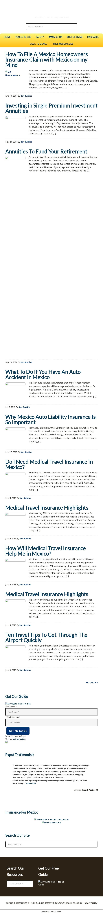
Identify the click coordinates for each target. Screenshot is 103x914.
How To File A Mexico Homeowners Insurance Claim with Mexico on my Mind (46, 59)
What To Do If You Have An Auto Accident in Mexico (43, 374)
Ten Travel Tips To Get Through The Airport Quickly (46, 637)
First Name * (11, 706)
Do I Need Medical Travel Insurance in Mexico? (49, 464)
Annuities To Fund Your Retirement (46, 151)
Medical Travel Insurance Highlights (46, 507)
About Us (39, 17)
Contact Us (49, 17)
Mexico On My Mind (51, 7)
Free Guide (64, 17)
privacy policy (19, 739)
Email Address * (13, 717)
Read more (31, 783)
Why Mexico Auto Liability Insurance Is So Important (50, 419)
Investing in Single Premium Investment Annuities (51, 108)
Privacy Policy (90, 903)
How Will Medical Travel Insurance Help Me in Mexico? (45, 551)
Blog (56, 17)
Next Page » (92, 682)
